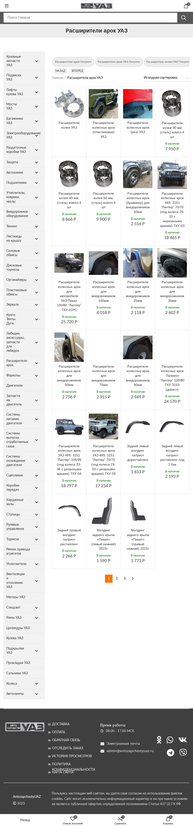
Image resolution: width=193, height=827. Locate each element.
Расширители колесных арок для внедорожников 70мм (103, 375)
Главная (57, 78)
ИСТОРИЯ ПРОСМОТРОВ (72, 756)
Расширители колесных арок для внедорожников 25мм (138, 291)
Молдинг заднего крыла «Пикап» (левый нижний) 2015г (103, 539)
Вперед (78, 71)
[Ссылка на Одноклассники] (159, 739)
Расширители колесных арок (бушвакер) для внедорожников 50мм (138, 203)
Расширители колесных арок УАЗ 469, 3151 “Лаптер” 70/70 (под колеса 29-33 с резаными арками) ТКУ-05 (103, 460)
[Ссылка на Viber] (183, 752)
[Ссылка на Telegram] (170, 752)
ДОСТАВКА (60, 724)
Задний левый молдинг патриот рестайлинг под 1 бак (172, 455)
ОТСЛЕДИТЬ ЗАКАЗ (67, 748)
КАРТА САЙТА (62, 772)
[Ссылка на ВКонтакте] (182, 739)
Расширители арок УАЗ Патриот (119, 61)
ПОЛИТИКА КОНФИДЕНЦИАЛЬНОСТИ (72, 764)
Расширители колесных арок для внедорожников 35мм (172, 291)
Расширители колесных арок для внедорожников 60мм (69, 375)
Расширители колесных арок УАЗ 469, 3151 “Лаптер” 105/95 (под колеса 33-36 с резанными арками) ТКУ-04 (69, 460)
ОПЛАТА (58, 732)
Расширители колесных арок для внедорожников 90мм (138, 375)
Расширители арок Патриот (73, 61)
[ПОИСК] (183, 18)
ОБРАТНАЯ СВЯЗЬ (66, 740)
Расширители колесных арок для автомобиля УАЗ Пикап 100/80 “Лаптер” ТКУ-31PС (69, 296)
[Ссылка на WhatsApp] (170, 739)
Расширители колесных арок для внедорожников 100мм (103, 291)
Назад (60, 71)
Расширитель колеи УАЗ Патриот (168, 61)
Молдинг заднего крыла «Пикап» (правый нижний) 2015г (138, 539)
